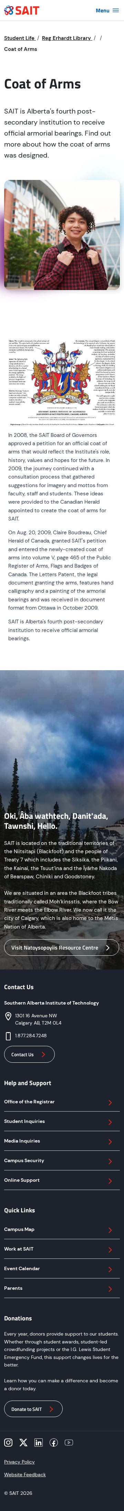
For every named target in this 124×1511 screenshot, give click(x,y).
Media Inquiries (22, 1141)
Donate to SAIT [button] (26, 1409)
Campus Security (24, 1160)
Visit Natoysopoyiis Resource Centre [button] (54, 947)
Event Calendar (22, 1268)
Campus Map (19, 1229)
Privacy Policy (19, 1462)
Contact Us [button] (22, 1054)
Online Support (22, 1180)
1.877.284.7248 (31, 1035)
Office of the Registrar (29, 1102)
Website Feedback (25, 1474)
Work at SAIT (18, 1249)
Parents (13, 1288)
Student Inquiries (24, 1121)
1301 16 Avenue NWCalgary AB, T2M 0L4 (38, 1019)
